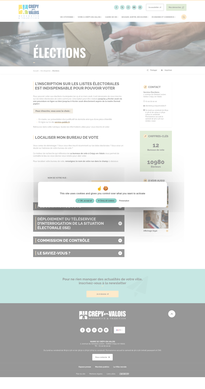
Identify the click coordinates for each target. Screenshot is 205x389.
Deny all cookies (107, 201)
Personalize (124, 201)
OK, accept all (86, 201)
